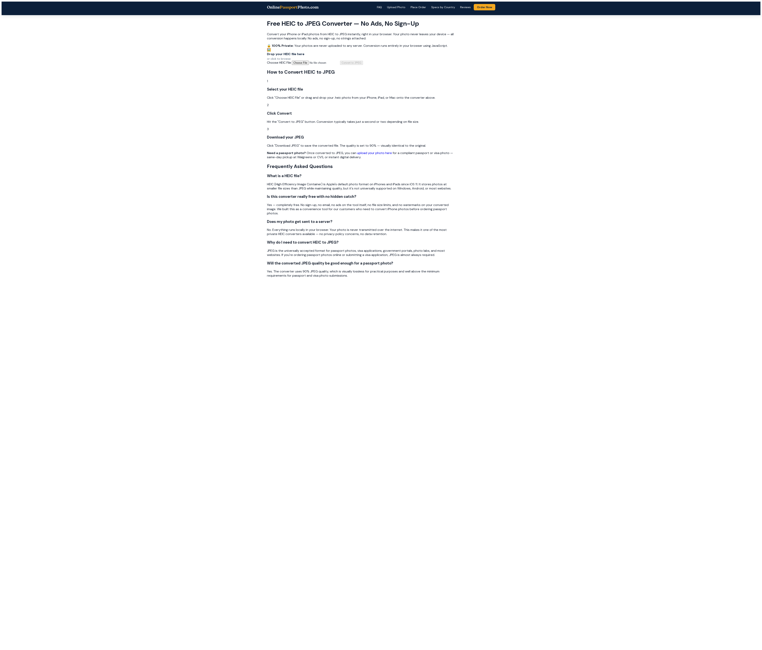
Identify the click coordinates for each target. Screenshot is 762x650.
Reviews (465, 7)
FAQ (379, 7)
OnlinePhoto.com (293, 7)
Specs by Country (443, 7)
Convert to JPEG (351, 62)
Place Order (418, 7)
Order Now (484, 7)
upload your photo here (374, 153)
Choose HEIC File (279, 63)
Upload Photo (396, 7)
